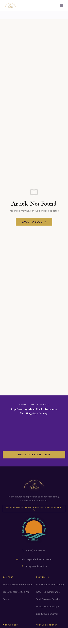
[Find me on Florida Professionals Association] (34, 529)
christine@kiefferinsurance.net (36, 559)
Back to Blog (32, 221)
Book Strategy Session (32, 454)
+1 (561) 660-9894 (36, 550)
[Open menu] (61, 5)
